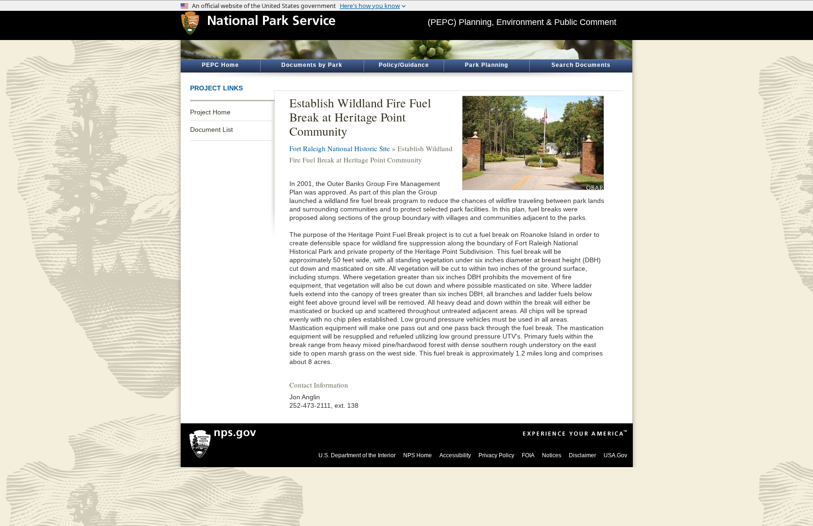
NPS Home (417, 455)
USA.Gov (615, 455)
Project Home (210, 112)
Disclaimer (582, 455)
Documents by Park (312, 65)
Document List (211, 129)
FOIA (528, 455)
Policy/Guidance (404, 65)
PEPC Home (220, 65)
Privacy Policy (496, 455)
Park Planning (486, 65)
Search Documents (581, 65)
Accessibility (455, 455)
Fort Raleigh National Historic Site (339, 148)
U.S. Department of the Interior (357, 455)
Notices (551, 455)
